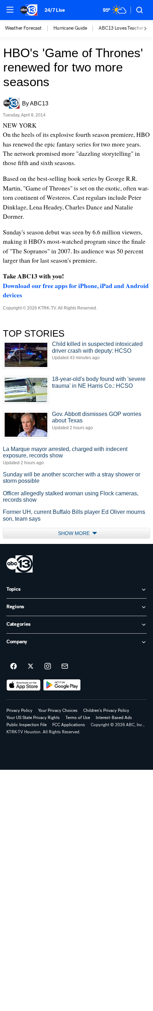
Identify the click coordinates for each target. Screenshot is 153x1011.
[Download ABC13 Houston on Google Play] (62, 685)
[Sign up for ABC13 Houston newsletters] (65, 666)
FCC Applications (68, 725)
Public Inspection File (26, 725)
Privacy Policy (19, 710)
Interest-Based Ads (114, 717)
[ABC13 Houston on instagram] (48, 666)
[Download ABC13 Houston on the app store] (23, 685)
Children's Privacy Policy (106, 710)
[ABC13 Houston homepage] (28, 10)
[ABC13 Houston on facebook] (13, 666)
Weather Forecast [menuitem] (23, 28)
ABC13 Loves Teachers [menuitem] (122, 28)
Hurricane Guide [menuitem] (70, 28)
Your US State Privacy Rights (33, 717)
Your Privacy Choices (58, 710)
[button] (9, 10)
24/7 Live (54, 10)
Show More (74, 533)
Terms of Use (77, 717)
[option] (29, 28)
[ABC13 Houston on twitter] (30, 666)
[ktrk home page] (19, 564)
